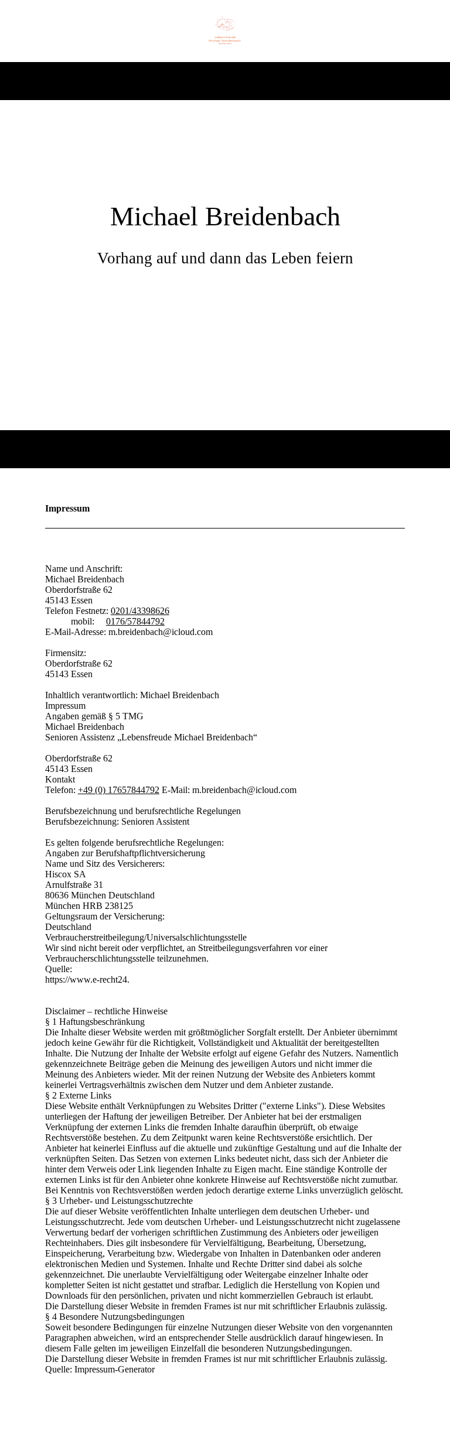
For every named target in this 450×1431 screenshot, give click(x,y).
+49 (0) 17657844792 (118, 790)
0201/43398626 (140, 611)
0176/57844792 (135, 621)
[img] (225, 31)
